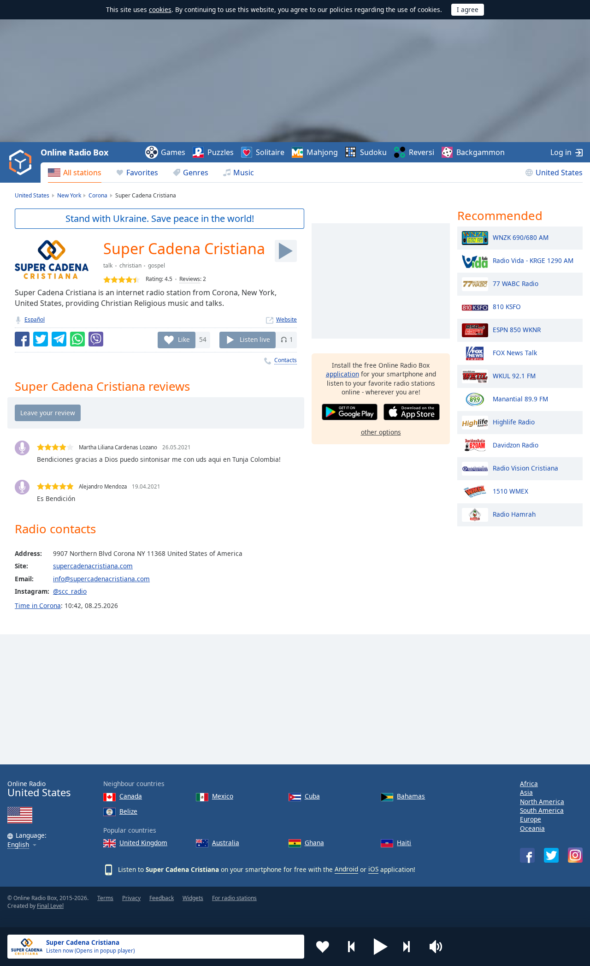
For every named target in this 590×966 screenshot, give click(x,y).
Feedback (161, 898)
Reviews (189, 279)
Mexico (222, 796)
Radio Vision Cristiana (525, 467)
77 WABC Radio (515, 283)
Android (346, 869)
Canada (130, 796)
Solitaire (270, 152)
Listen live (255, 339)
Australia (225, 842)
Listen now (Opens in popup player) (90, 950)
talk (107, 265)
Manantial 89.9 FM (520, 398)
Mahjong (322, 152)
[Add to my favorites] (323, 947)
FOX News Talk (515, 352)
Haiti (404, 842)
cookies (160, 9)
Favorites (142, 172)
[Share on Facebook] (22, 339)
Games (173, 152)
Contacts (285, 360)
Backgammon (480, 152)
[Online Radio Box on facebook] (527, 855)
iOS (373, 869)
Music (243, 172)
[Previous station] (352, 947)
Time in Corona (38, 605)
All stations (82, 172)
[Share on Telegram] (59, 339)
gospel (156, 265)
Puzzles (220, 152)
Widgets (193, 898)
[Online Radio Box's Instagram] (575, 855)
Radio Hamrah (514, 513)
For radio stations (234, 898)
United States (559, 172)
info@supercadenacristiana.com (101, 578)
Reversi (421, 152)
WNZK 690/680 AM (521, 237)
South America (542, 810)
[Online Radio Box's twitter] (551, 855)
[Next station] (410, 947)
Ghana (314, 842)
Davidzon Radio (515, 444)
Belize (128, 811)
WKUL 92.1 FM (514, 375)
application (342, 374)
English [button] (18, 845)
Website (286, 319)
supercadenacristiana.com (93, 565)
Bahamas (411, 796)
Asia (526, 792)
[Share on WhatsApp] (77, 339)
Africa (529, 783)
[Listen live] (286, 251)
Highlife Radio (514, 421)
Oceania (532, 828)
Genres (195, 172)
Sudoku (373, 152)
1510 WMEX (510, 490)
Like (184, 339)
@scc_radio (70, 591)
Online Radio (39, 789)
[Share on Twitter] (40, 339)
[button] (381, 947)
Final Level (50, 906)
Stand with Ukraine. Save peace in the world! (159, 218)
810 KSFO (507, 306)
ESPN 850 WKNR (517, 329)
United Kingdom (143, 842)
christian (130, 265)
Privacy (131, 898)
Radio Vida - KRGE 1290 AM (533, 260)
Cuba (312, 796)
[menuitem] (74, 172)
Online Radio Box (74, 152)
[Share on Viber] (95, 339)
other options (381, 432)
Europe (530, 819)
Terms (105, 898)
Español (34, 319)
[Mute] (439, 947)
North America (542, 801)
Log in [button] (561, 152)
